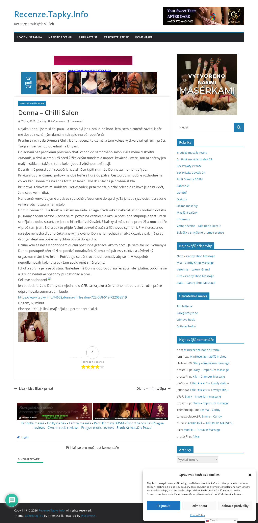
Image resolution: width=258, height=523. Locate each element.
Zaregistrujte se (116, 37)
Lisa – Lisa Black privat (36, 388)
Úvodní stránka (29, 37)
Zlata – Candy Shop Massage (196, 283)
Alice (196, 436)
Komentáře (144, 37)
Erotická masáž (32, 423)
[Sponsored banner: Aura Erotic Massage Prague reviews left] (54, 419)
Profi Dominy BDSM (109, 423)
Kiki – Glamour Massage (209, 376)
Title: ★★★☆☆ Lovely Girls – (209, 383)
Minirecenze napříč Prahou (202, 350)
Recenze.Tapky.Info (51, 14)
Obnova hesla (186, 320)
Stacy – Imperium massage (211, 363)
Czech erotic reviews (63, 427)
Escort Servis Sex (139, 423)
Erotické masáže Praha (32, 103)
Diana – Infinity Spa (151, 388)
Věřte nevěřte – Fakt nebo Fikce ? (199, 226)
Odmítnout (199, 506)
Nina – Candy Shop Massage (196, 256)
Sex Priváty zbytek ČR (191, 172)
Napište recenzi (60, 37)
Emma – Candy (210, 410)
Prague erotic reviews (97, 427)
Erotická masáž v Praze (134, 427)
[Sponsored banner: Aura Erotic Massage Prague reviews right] (130, 419)
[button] (250, 475)
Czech (213, 520)
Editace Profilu (186, 326)
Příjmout (163, 506)
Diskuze (182, 199)
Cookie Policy (197, 515)
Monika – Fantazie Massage (202, 430)
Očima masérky (187, 206)
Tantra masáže (80, 423)
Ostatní (182, 192)
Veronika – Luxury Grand (193, 269)
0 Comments (58, 121)
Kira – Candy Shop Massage (195, 276)
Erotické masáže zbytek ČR (194, 159)
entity (43, 121)
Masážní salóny (187, 212)
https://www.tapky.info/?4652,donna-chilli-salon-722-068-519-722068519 (72, 297)
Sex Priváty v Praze (189, 166)
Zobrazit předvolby (235, 506)
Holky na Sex (56, 423)
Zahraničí (183, 186)
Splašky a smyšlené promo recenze (200, 232)
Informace (183, 219)
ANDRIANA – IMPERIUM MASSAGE (210, 423)
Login (25, 437)
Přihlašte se (88, 37)
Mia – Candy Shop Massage (195, 263)
